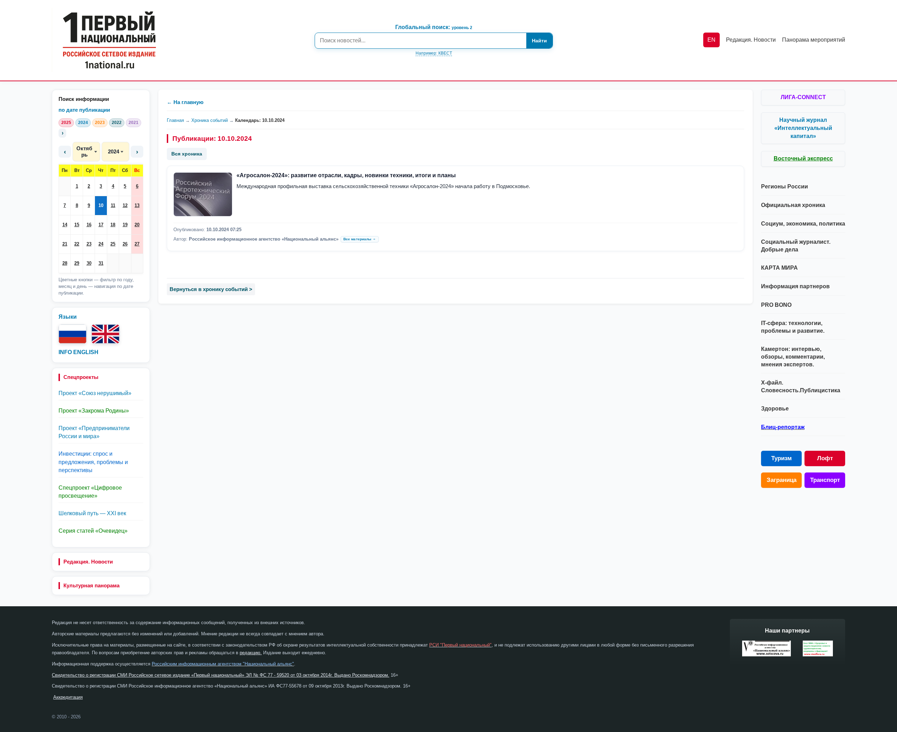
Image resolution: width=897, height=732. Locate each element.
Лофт (825, 458)
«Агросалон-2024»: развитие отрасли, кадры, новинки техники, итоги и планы (346, 175)
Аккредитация (68, 697)
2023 (100, 122)
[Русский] (73, 334)
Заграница (781, 480)
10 (100, 205)
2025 (66, 122)
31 (100, 263)
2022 (117, 122)
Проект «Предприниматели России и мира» (94, 432)
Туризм (781, 458)
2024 (83, 122)
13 (137, 205)
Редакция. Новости (88, 562)
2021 (133, 122)
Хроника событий (209, 120)
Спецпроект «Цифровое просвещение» (90, 492)
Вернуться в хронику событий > (211, 289)
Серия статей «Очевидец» (93, 531)
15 (76, 224)
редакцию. (251, 652)
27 (137, 244)
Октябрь (84, 151)
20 (137, 224)
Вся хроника (186, 154)
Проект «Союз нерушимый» (95, 393)
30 (89, 263)
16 (89, 224)
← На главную (185, 102)
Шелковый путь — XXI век (92, 513)
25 (112, 244)
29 (76, 263)
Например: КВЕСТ (434, 53)
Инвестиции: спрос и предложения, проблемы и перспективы (93, 462)
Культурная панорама (91, 585)
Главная (175, 120)
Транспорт (825, 480)
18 (112, 224)
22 (76, 244)
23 (89, 244)
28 (64, 263)
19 (125, 224)
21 (64, 244)
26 (125, 244)
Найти (539, 40)
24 (100, 244)
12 (125, 205)
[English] (105, 334)
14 (64, 224)
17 (100, 224)
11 (113, 205)
